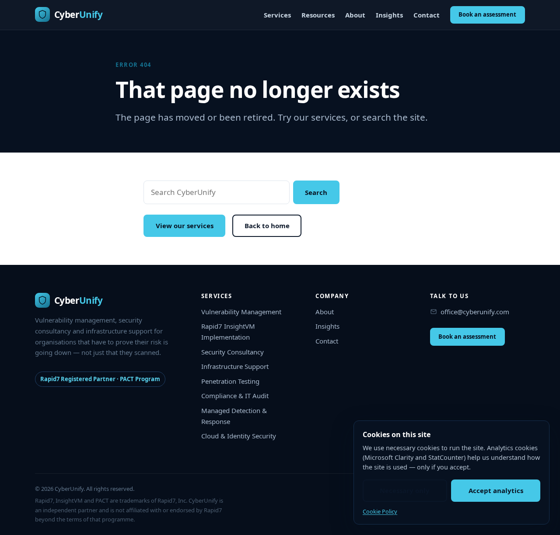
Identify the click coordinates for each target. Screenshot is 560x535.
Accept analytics (496, 490)
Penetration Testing (230, 381)
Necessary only (405, 490)
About (355, 14)
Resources (318, 14)
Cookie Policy (380, 511)
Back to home (267, 225)
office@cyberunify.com (475, 311)
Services (277, 14)
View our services (185, 225)
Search (316, 192)
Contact (426, 14)
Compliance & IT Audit (235, 395)
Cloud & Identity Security (238, 435)
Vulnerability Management (241, 311)
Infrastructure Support (235, 366)
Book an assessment (487, 14)
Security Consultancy (232, 351)
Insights (389, 14)
